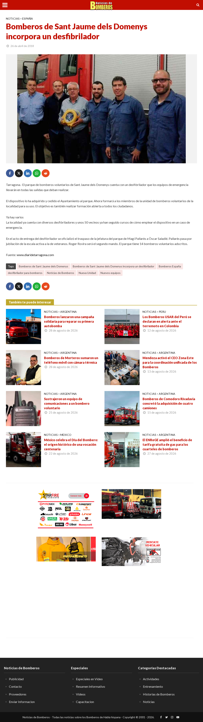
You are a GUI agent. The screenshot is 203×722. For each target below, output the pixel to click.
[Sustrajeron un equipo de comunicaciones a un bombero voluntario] (23, 408)
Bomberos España (170, 266)
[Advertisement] (66, 599)
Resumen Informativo (90, 686)
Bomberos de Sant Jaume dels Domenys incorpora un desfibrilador (113, 266)
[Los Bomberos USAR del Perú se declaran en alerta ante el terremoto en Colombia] (122, 326)
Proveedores (17, 694)
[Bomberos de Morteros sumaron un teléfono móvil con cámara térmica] (23, 367)
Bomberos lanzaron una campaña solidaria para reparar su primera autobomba (69, 321)
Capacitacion (85, 702)
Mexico (65, 434)
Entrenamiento (153, 686)
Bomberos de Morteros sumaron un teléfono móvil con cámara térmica (71, 360)
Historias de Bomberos (159, 694)
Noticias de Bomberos (60, 272)
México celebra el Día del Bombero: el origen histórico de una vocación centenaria (71, 444)
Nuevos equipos (111, 272)
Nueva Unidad (87, 272)
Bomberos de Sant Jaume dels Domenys (43, 266)
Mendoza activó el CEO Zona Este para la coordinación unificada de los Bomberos (170, 362)
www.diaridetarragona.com (35, 255)
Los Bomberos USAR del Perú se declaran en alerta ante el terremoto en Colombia (167, 321)
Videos (80, 694)
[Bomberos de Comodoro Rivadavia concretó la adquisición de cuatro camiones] (122, 408)
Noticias (13, 18)
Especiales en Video (89, 679)
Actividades (151, 679)
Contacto (15, 686)
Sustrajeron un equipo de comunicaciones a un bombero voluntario (66, 403)
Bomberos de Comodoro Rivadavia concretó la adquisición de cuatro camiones (169, 403)
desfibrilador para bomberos (25, 272)
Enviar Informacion (22, 702)
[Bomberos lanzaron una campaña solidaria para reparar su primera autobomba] (23, 326)
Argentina (68, 311)
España (27, 18)
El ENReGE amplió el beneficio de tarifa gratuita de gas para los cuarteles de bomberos (167, 444)
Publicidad (16, 679)
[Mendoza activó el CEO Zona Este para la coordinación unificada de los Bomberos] (122, 367)
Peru (162, 311)
